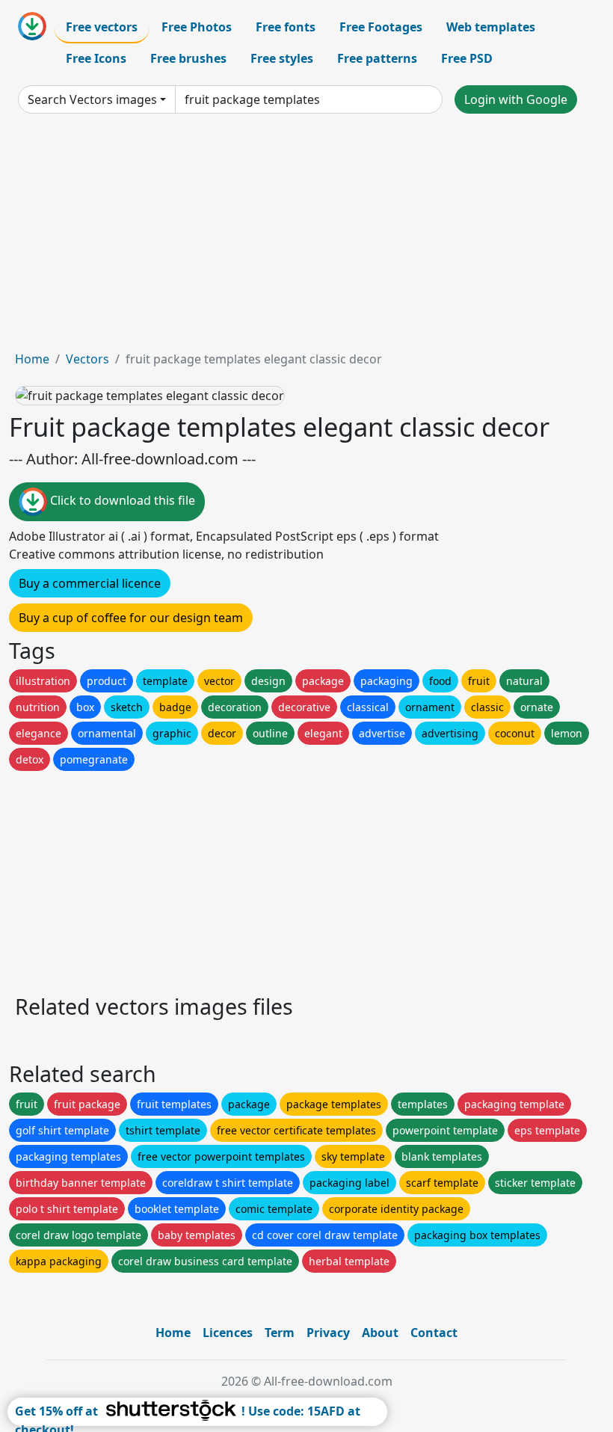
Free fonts (285, 27)
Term (280, 1332)
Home (32, 359)
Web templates (490, 27)
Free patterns (377, 58)
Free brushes (188, 58)
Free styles (281, 58)
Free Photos (196, 27)
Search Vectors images (92, 99)
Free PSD (467, 58)
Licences (228, 1332)
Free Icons (96, 58)
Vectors (87, 359)
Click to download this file (121, 500)
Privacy (328, 1332)
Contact (434, 1332)
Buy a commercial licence (90, 583)
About (380, 1332)
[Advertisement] (306, 237)
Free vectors (102, 27)
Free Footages (380, 27)
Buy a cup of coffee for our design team (131, 617)
